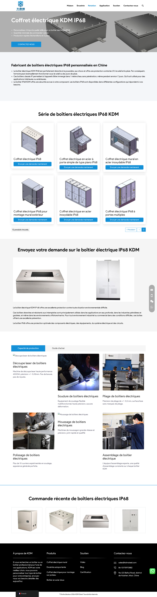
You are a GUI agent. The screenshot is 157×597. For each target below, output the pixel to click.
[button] (142, 5)
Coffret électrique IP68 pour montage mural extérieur (30, 213)
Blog (82, 567)
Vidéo (82, 562)
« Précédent (131, 230)
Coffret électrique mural (57, 562)
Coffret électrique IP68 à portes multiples (120, 213)
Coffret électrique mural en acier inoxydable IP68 (122, 160)
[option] (26, 522)
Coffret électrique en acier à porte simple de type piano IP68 (78, 160)
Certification (85, 572)
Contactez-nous (26, 44)
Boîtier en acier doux (55, 580)
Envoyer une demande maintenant (32, 164)
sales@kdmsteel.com (127, 562)
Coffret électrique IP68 (27, 159)
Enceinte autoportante (56, 567)
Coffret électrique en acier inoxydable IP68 (75, 213)
